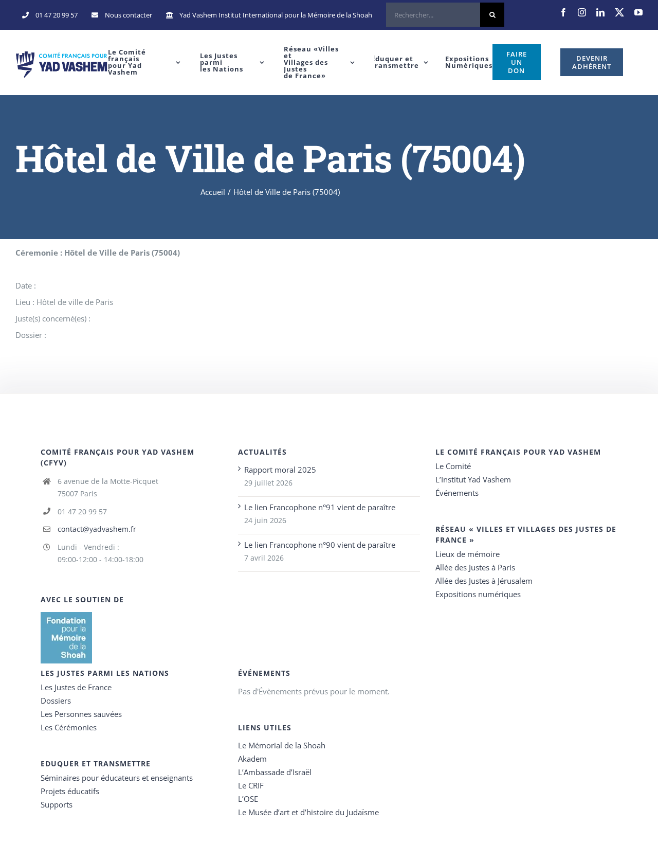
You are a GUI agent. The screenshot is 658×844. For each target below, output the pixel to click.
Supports (56, 804)
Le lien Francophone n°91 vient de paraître (319, 507)
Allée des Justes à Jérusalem (484, 581)
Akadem (252, 758)
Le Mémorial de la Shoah (281, 745)
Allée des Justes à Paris (475, 567)
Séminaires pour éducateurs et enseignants (117, 778)
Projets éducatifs (70, 791)
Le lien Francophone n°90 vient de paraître (319, 545)
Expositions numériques (478, 594)
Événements (457, 493)
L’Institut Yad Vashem (473, 479)
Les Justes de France (76, 687)
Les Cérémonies (69, 727)
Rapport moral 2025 (280, 469)
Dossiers (56, 700)
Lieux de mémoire (467, 554)
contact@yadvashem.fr (97, 529)
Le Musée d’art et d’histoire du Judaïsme (308, 812)
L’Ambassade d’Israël (275, 772)
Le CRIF (251, 785)
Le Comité (453, 466)
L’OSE (248, 799)
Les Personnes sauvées (81, 714)
